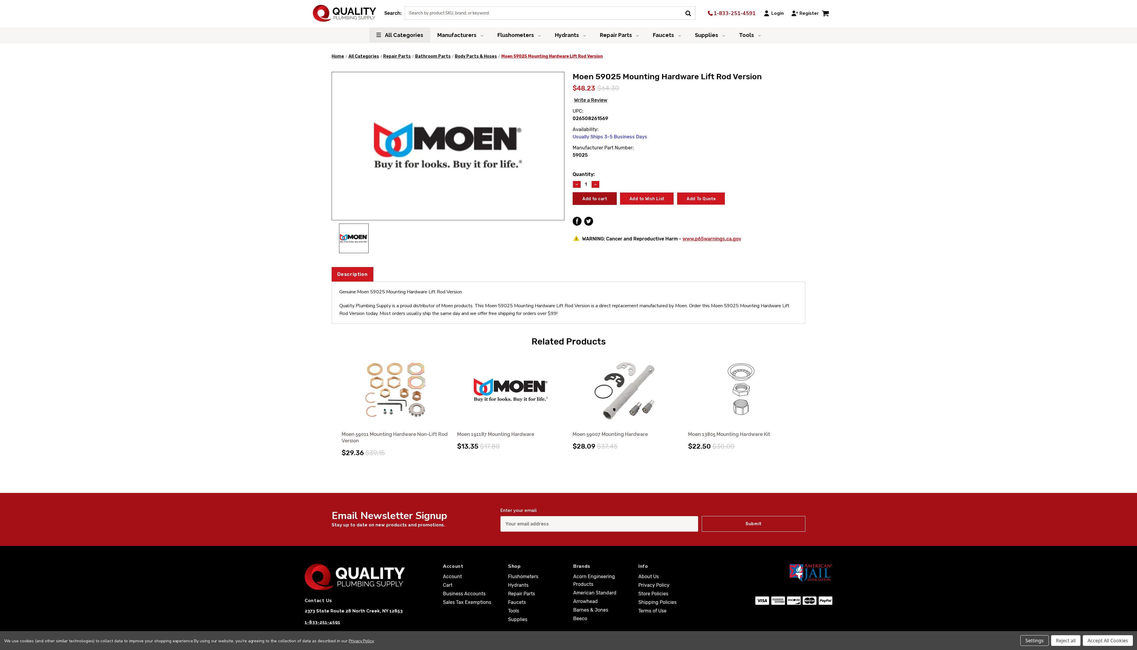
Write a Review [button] (590, 100)
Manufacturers (457, 35)
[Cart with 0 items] (825, 13)
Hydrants (567, 35)
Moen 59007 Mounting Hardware (610, 434)
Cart (447, 585)
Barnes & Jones (590, 610)
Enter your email (518, 510)
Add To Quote (701, 198)
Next (800, 398)
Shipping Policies (657, 602)
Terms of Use (652, 611)
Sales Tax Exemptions (467, 602)
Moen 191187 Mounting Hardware (495, 434)
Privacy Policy (653, 585)
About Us (648, 576)
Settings (1034, 640)
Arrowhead (585, 601)
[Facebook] (577, 221)
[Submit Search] (690, 13)
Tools (747, 35)
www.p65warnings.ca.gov (711, 239)
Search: (393, 13)
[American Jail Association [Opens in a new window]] (782, 572)
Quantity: (584, 174)
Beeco (580, 618)
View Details (395, 390)
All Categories (403, 35)
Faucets (664, 35)
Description (352, 274)
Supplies (707, 35)
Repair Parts (616, 35)
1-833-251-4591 (734, 13)
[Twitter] (588, 221)
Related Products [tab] (568, 341)
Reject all (1066, 640)
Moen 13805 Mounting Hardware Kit (729, 434)
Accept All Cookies (1108, 640)
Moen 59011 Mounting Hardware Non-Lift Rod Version (395, 437)
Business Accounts (464, 593)
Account (452, 576)
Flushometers (516, 35)
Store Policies (653, 593)
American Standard (594, 593)
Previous (337, 398)
